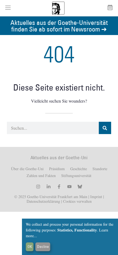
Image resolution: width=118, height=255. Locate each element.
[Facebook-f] (59, 186)
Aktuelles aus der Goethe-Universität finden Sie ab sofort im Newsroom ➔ (59, 25)
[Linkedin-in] (48, 186)
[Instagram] (38, 186)
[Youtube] (69, 186)
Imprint (95, 196)
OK (29, 246)
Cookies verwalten (77, 201)
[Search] (105, 128)
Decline (43, 246)
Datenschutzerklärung (43, 201)
